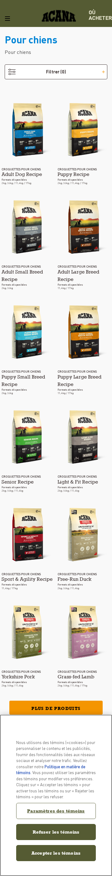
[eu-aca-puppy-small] (28, 332)
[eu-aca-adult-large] (84, 227)
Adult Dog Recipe (22, 174)
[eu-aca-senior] (28, 437)
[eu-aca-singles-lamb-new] (84, 632)
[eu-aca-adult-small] (28, 227)
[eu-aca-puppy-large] (84, 332)
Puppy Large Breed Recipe (79, 380)
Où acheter (100, 15)
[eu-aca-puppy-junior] (84, 129)
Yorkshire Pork (18, 677)
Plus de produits (55, 708)
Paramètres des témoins (56, 810)
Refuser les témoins (56, 831)
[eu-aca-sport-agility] (28, 534)
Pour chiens (18, 52)
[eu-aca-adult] (28, 129)
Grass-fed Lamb (76, 677)
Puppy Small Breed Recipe (23, 380)
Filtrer (56, 71)
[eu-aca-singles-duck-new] (84, 534)
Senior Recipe (18, 482)
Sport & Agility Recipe (27, 579)
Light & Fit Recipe (78, 482)
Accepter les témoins (56, 853)
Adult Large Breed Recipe (78, 275)
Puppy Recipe (73, 174)
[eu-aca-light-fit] (84, 437)
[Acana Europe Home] (59, 16)
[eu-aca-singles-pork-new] (28, 632)
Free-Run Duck (74, 579)
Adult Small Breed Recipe (22, 275)
